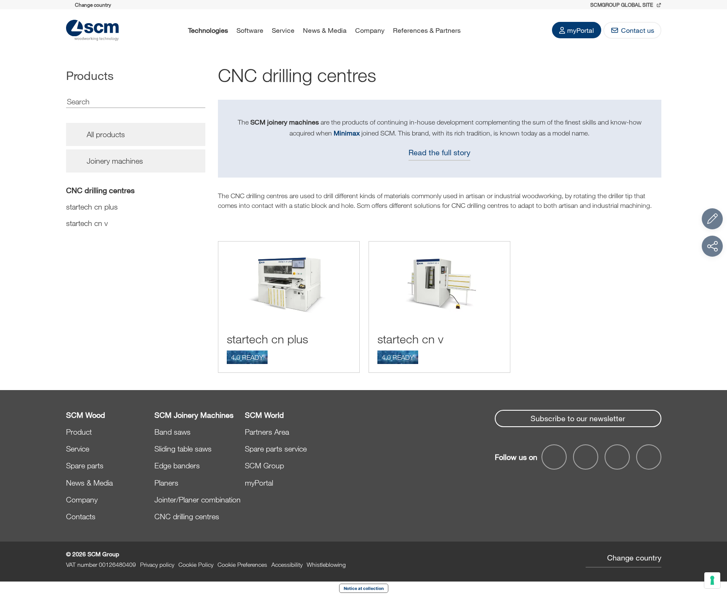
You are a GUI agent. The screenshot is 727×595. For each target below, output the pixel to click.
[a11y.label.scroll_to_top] (712, 542)
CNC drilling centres (100, 190)
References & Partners (427, 30)
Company (370, 30)
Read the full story (439, 152)
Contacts (81, 516)
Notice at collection (364, 588)
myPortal (580, 30)
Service (283, 30)
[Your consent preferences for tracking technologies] (712, 580)
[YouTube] (585, 457)
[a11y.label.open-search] (476, 30)
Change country (634, 557)
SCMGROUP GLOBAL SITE (622, 4)
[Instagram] (648, 457)
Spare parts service (276, 448)
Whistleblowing (326, 564)
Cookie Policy (195, 564)
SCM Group (264, 465)
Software (249, 30)
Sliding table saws (183, 448)
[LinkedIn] (617, 457)
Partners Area (267, 431)
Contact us (637, 30)
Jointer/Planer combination (197, 499)
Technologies (208, 30)
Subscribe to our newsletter (578, 418)
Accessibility (286, 564)
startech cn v (87, 223)
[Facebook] (554, 457)
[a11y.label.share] (712, 246)
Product (79, 431)
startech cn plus (92, 206)
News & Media (325, 30)
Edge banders (177, 465)
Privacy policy (157, 564)
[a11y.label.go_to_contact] (712, 218)
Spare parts (84, 465)
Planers (166, 482)
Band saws (172, 431)
